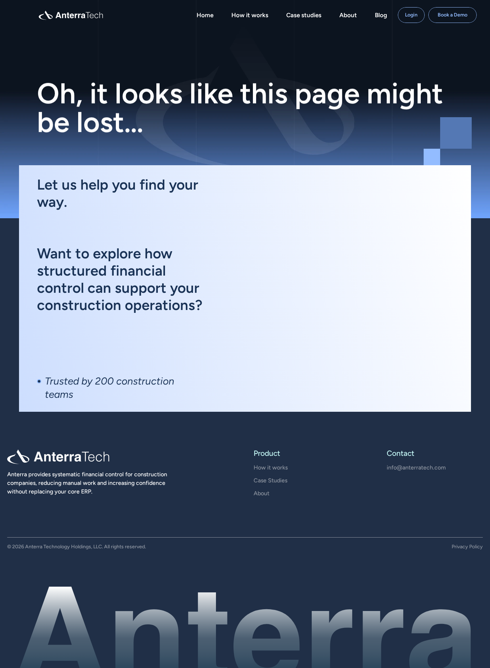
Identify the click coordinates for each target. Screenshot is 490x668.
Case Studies (270, 480)
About (261, 493)
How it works (271, 467)
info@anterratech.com (416, 467)
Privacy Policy (467, 547)
